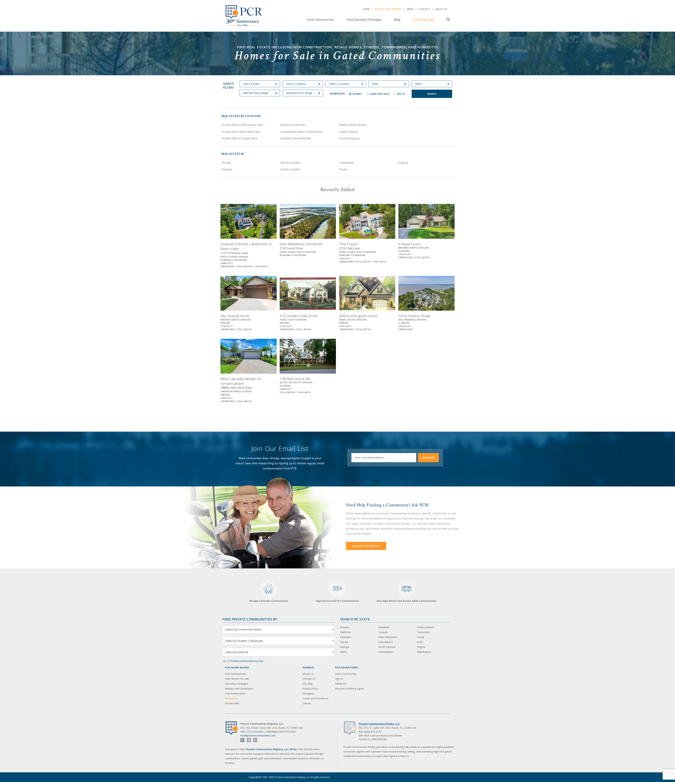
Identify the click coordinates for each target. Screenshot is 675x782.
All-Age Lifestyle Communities (268, 600)
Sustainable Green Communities (301, 132)
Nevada (382, 632)
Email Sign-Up (423, 19)
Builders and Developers (239, 688)
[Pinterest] (249, 740)
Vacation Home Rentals (295, 138)
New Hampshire (387, 637)
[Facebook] (242, 740)
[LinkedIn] (255, 740)
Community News (235, 693)
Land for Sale (379, 93)
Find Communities (320, 19)
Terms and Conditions (315, 698)
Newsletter (231, 698)
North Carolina (290, 163)
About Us (441, 9)
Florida (226, 163)
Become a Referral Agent (349, 688)
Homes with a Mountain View (241, 132)
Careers (307, 703)
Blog (397, 19)
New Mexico (385, 642)
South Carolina (290, 169)
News (410, 9)
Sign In (339, 678)
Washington (424, 651)
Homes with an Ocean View (239, 138)
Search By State (355, 619)
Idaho (343, 651)
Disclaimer (308, 693)
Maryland (383, 627)
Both (401, 93)
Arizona (344, 627)
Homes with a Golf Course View (242, 125)
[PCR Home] (233, 728)
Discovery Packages (236, 683)
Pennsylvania (385, 651)
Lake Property (348, 132)
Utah (420, 642)
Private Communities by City (246, 661)
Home (366, 9)
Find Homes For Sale (237, 678)
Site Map (308, 683)
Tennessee (346, 163)
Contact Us (309, 678)
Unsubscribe (232, 703)
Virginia (403, 163)
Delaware (345, 637)
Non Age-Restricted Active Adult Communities (406, 600)
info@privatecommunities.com (258, 735)
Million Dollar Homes (353, 125)
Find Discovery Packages (364, 19)
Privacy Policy (310, 688)
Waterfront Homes (292, 125)
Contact (424, 9)
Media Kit (340, 683)
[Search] (447, 19)
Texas (343, 169)
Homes (357, 93)
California (345, 632)
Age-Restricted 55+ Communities (337, 593)
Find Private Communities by (249, 619)
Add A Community (345, 673)
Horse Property (349, 138)
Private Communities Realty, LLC (379, 723)
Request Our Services (388, 9)
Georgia (227, 169)
